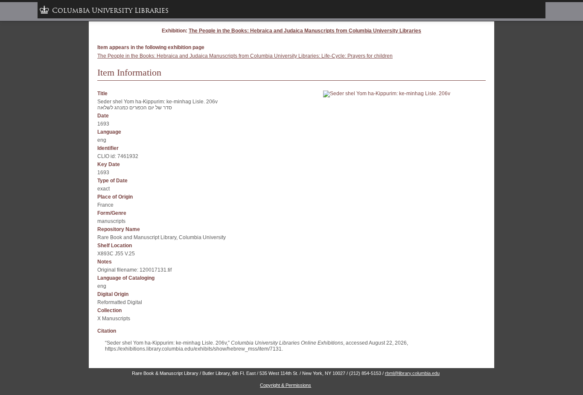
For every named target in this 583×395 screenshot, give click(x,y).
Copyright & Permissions (285, 385)
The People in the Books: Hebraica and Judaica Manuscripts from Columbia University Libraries (305, 31)
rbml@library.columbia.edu (412, 373)
